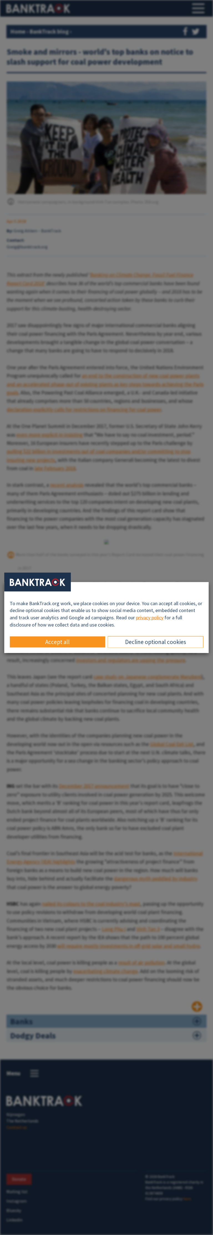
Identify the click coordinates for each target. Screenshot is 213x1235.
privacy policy (149, 617)
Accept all (57, 642)
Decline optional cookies (155, 642)
